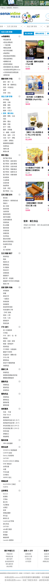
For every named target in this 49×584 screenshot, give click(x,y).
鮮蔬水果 (6, 151)
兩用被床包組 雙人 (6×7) (11, 423)
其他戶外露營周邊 (9, 363)
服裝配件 (6, 320)
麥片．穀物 (6, 108)
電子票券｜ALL (8, 191)
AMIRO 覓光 (7, 477)
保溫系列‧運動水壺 (9, 355)
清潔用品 (6, 397)
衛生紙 (5, 198)
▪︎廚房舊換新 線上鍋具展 (11, 67)
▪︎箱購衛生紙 (7, 61)
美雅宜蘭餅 (6, 513)
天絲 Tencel (7, 415)
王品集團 (6, 180)
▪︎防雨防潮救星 (8, 64)
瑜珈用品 (6, 390)
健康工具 (4, 369)
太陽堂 (5, 507)
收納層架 (6, 304)
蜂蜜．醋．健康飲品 (9, 84)
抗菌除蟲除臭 (7, 220)
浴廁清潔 (6, 211)
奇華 (4, 510)
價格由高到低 (39, 33)
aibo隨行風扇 (7, 529)
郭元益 (5, 515)
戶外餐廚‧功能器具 (9, 349)
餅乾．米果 (6, 102)
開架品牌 (4, 447)
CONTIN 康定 (7, 453)
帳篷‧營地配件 (8, 344)
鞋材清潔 (6, 228)
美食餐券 (6, 177)
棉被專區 (6, 436)
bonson (5, 494)
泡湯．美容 (6, 188)
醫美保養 (4, 440)
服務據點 (9, 8)
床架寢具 (6, 290)
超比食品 (6, 524)
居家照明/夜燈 (7, 307)
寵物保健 (6, 405)
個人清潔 (6, 206)
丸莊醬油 (6, 505)
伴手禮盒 (6, 99)
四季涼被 (6, 431)
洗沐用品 (6, 236)
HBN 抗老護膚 (8, 443)
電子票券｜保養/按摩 (10, 174)
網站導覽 (9, 566)
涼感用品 (6, 365)
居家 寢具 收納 (6, 287)
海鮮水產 (6, 149)
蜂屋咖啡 (6, 537)
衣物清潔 (6, 230)
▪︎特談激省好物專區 (9, 56)
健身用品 (6, 387)
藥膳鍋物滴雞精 (8, 143)
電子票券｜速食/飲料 (10, 161)
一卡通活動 (6, 45)
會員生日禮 (28, 556)
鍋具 (4, 259)
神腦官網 (9, 554)
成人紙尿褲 (6, 250)
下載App (3, 8)
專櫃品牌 (4, 481)
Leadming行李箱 (8, 521)
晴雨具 (5, 338)
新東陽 (5, 496)
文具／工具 (6, 318)
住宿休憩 (6, 183)
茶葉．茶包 (6, 93)
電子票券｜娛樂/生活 (10, 172)
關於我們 (9, 559)
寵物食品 (6, 400)
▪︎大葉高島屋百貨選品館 (10, 72)
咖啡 (4, 90)
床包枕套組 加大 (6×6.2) (11, 425)
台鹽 (4, 469)
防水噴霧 (6, 225)
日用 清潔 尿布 (6, 195)
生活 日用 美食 (12, 26)
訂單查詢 (28, 559)
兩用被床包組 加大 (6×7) (11, 420)
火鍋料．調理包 (8, 140)
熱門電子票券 (7, 158)
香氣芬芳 (6, 296)
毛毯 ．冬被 (7, 412)
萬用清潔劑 (6, 214)
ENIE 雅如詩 (7, 464)
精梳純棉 (6, 417)
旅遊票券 (6, 185)
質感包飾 (6, 323)
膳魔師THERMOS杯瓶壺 (11, 281)
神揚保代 (15, 8)
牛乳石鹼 (6, 472)
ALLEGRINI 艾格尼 (9, 484)
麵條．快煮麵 (7, 129)
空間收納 (6, 273)
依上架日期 (28, 33)
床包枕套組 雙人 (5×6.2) (11, 428)
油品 (4, 119)
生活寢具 (6, 267)
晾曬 (4, 293)
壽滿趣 (5, 535)
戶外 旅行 (5, 327)
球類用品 (6, 385)
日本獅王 (6, 475)
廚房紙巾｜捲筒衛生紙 (10, 200)
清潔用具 (6, 222)
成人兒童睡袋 (7, 330)
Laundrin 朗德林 (8, 540)
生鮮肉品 (6, 146)
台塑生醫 (6, 466)
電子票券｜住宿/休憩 (10, 166)
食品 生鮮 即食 (32, 26)
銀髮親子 (6, 275)
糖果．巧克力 (7, 110)
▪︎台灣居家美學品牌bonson (11, 69)
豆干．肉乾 (6, 127)
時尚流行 (6, 270)
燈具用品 (6, 346)
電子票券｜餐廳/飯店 (10, 169)
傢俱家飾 (6, 301)
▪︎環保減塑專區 (8, 59)
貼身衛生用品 (7, 244)
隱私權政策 (9, 564)
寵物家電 (6, 402)
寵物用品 (6, 265)
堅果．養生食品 (8, 113)
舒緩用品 (6, 372)
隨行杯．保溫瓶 (8, 278)
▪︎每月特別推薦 (8, 50)
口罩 (4, 247)
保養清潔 (6, 233)
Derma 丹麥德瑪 (8, 455)
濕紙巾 (5, 203)
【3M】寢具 (7, 312)
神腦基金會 (9, 556)
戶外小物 (6, 357)
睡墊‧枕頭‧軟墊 (9, 341)
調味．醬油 (6, 121)
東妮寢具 (4, 409)
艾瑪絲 (5, 499)
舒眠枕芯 (6, 434)
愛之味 (5, 502)
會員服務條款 (9, 561)
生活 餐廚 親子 (6, 253)
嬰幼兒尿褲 (6, 239)
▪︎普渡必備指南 (8, 42)
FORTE (5, 487)
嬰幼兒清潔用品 (8, 241)
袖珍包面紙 (6, 217)
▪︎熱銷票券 (6, 53)
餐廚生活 (6, 262)
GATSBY (6, 458)
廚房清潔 (6, 209)
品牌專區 (4, 491)
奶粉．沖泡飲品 (8, 87)
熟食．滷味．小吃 (9, 135)
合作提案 (28, 561)
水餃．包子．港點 (9, 138)
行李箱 (5, 333)
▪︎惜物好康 (6, 75)
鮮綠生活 (6, 518)
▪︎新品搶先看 (7, 39)
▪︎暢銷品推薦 (7, 48)
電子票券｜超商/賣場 (10, 164)
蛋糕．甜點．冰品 (9, 116)
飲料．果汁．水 (8, 82)
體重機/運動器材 (8, 378)
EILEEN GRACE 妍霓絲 (11, 461)
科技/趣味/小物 (8, 310)
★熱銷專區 (5, 36)
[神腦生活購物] (20, 16)
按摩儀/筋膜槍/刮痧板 (10, 375)
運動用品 (4, 381)
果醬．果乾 (6, 105)
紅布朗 (5, 532)
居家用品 (6, 256)
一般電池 (6, 299)
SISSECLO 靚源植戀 (10, 450)
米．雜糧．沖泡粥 (9, 132)
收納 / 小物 (6, 315)
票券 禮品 (5, 155)
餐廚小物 (6, 284)
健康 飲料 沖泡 (6, 79)
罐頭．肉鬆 (6, 124)
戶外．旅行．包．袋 (9, 335)
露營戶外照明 (7, 352)
